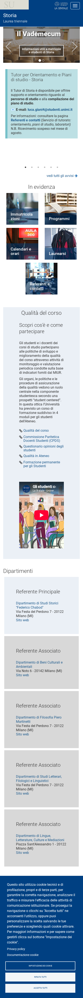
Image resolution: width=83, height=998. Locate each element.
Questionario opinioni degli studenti (43, 448)
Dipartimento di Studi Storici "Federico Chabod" (37, 605)
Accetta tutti (40, 988)
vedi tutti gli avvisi (60, 176)
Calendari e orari (21, 251)
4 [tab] (45, 167)
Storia (10, 15)
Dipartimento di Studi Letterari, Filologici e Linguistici (39, 779)
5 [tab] (51, 167)
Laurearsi (57, 253)
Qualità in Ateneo (36, 456)
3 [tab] (38, 167)
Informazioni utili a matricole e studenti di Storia (41, 50)
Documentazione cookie (23, 955)
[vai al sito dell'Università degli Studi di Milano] (47, 6)
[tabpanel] (41, 105)
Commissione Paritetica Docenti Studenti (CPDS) (41, 438)
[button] (8, 46)
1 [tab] (25, 167)
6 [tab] (57, 167)
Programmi (59, 218)
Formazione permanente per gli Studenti (41, 464)
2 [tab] (32, 167)
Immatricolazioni (22, 216)
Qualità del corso (36, 431)
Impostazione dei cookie (40, 966)
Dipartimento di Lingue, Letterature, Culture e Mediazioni (40, 838)
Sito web (22, 620)
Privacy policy (16, 949)
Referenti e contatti (40, 286)
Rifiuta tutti (40, 977)
